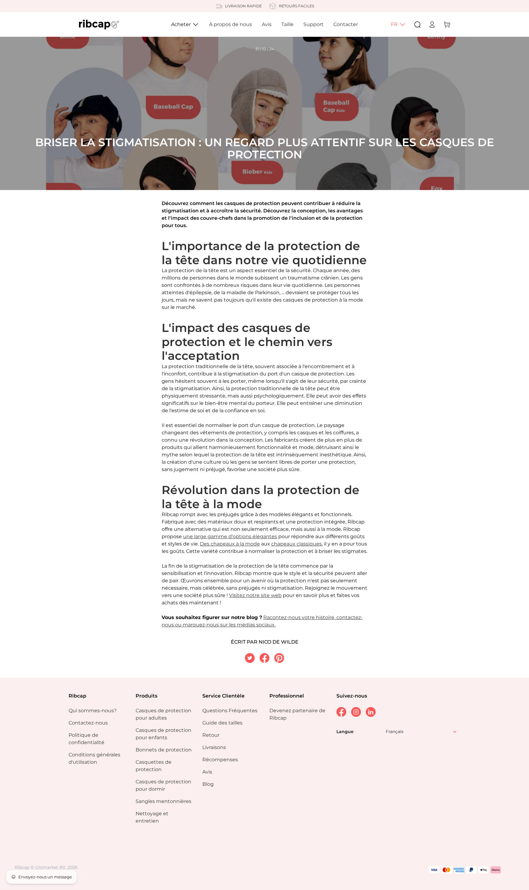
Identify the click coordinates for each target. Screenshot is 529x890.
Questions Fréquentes (229, 710)
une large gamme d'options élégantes (230, 536)
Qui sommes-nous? (93, 710)
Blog (208, 784)
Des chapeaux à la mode (230, 544)
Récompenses (220, 760)
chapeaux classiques (296, 544)
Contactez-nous (88, 723)
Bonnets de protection (164, 750)
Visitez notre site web (255, 595)
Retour (210, 735)
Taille (287, 24)
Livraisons (214, 747)
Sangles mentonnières (163, 801)
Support (313, 24)
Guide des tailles (222, 723)
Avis (267, 24)
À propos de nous (230, 24)
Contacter (345, 24)
